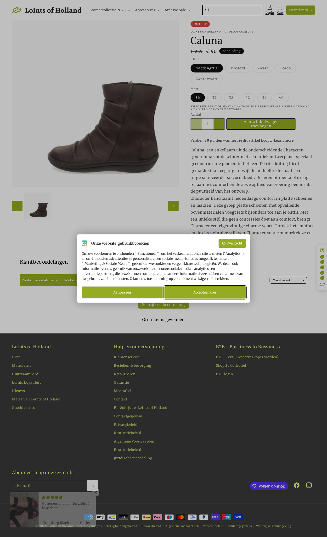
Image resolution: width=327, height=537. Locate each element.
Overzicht (234, 243)
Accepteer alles (205, 292)
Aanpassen (122, 292)
